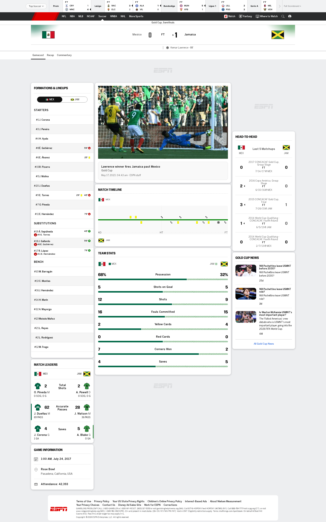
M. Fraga (43, 347)
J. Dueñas (44, 186)
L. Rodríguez (46, 337)
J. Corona (44, 120)
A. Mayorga (45, 309)
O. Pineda (44, 204)
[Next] (279, 6)
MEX (108, 200)
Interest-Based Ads (196, 501)
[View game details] (263, 167)
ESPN (45, 16)
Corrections (170, 505)
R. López (43, 251)
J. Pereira (44, 129)
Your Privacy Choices (87, 505)
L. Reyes (43, 328)
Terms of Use (83, 501)
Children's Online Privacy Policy (165, 501)
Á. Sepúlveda (46, 231)
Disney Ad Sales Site (129, 505)
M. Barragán (45, 271)
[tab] (49, 99)
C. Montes (44, 281)
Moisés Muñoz (47, 318)
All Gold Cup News (264, 344)
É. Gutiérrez (45, 148)
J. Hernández (46, 290)
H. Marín (43, 300)
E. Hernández (46, 214)
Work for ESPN (152, 505)
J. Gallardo (44, 241)
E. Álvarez (44, 157)
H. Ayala (43, 138)
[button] (282, 16)
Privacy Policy (101, 501)
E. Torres (44, 195)
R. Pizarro (44, 167)
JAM (108, 240)
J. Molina (44, 176)
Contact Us (108, 505)
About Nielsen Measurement (225, 501)
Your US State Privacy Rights (128, 501)
